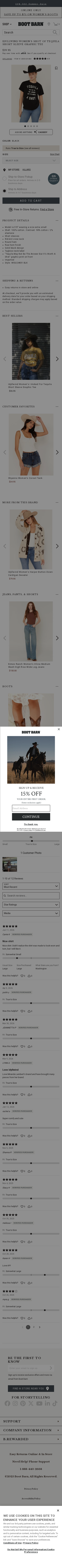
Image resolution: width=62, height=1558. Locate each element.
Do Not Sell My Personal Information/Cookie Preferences (30, 1550)
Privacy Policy (30, 1543)
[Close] (58, 1510)
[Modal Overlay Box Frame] (31, 779)
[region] (31, 1532)
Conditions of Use (12, 1543)
